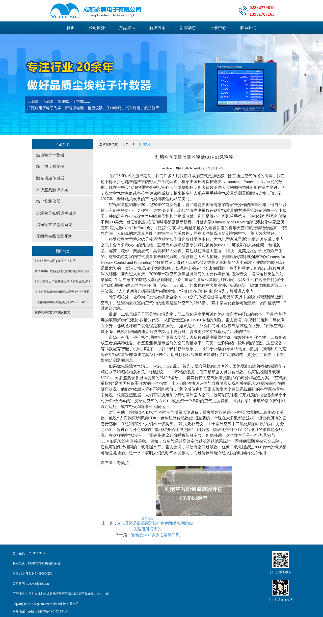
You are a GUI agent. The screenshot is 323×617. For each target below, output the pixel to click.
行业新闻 (209, 168)
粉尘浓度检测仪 (50, 166)
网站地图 (19, 611)
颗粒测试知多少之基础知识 (155, 535)
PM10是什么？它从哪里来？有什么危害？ (63, 281)
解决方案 (157, 27)
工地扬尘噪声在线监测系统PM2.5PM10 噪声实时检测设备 (73, 302)
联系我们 (248, 27)
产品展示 (127, 27)
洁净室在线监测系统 (54, 224)
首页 (71, 27)
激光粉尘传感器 (50, 178)
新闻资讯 (145, 144)
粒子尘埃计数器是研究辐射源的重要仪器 (62, 271)
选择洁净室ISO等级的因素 (52, 312)
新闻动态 (188, 27)
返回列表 (147, 518)
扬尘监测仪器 (48, 201)
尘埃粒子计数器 (50, 155)
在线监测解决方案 (52, 190)
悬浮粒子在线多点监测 (56, 213)
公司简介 (97, 27)
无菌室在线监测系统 (54, 236)
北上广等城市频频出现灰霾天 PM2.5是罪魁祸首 (66, 292)
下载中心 (218, 27)
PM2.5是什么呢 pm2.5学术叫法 (55, 261)
